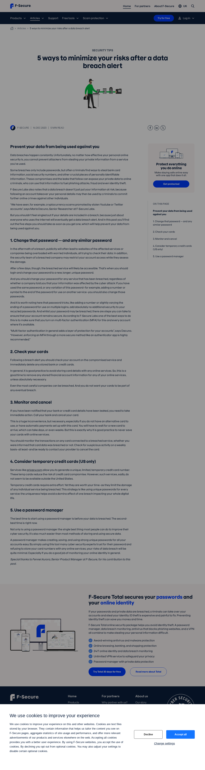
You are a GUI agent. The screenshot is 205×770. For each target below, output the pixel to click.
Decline (148, 734)
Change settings (164, 743)
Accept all (181, 734)
